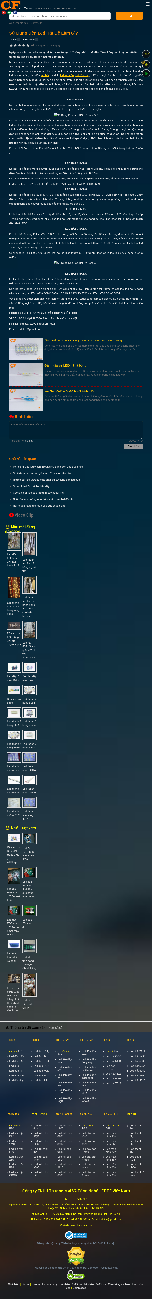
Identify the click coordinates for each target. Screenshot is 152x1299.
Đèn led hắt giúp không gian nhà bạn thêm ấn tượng (83, 340)
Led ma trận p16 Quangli (12, 957)
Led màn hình (113, 1125)
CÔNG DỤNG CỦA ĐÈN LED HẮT (70, 391)
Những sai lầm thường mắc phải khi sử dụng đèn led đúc (46, 479)
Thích (12, 39)
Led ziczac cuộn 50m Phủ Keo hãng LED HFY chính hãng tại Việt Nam (13, 999)
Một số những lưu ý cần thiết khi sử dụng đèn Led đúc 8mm (48, 466)
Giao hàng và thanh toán (122, 1284)
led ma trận (67, 75)
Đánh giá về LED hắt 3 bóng (65, 365)
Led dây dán (88, 1125)
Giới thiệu (13, 1284)
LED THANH (132, 1114)
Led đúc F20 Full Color (27, 1004)
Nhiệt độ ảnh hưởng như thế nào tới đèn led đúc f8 (43, 499)
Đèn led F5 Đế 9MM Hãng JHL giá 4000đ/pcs (13, 855)
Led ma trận (15, 1125)
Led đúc (13, 1051)
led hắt (45, 75)
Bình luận (28, 39)
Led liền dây (63, 1051)
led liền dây (82, 75)
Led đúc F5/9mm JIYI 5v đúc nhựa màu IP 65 (13, 927)
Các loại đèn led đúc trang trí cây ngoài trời (38, 492)
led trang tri (36, 23)
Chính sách (79, 1287)
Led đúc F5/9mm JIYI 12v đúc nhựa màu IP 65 (28, 889)
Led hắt (109, 1051)
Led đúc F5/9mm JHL (27, 923)
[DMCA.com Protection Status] (76, 1256)
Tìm (129, 16)
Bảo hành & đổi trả (71, 1284)
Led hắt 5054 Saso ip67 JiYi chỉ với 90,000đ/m (29, 650)
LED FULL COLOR (39, 1114)
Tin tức (25, 1284)
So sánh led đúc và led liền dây (31, 486)
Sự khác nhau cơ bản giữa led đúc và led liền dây (42, 473)
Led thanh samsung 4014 (28, 815)
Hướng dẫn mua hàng (45, 1284)
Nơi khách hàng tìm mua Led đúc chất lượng (39, 505)
